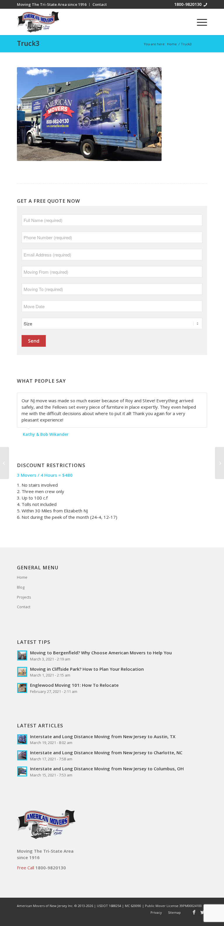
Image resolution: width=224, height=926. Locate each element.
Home (22, 577)
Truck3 (28, 43)
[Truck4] (4, 463)
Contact (23, 606)
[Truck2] (219, 463)
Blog (20, 587)
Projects (24, 597)
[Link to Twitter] (202, 912)
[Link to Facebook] (194, 912)
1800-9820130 (188, 4)
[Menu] (199, 22)
